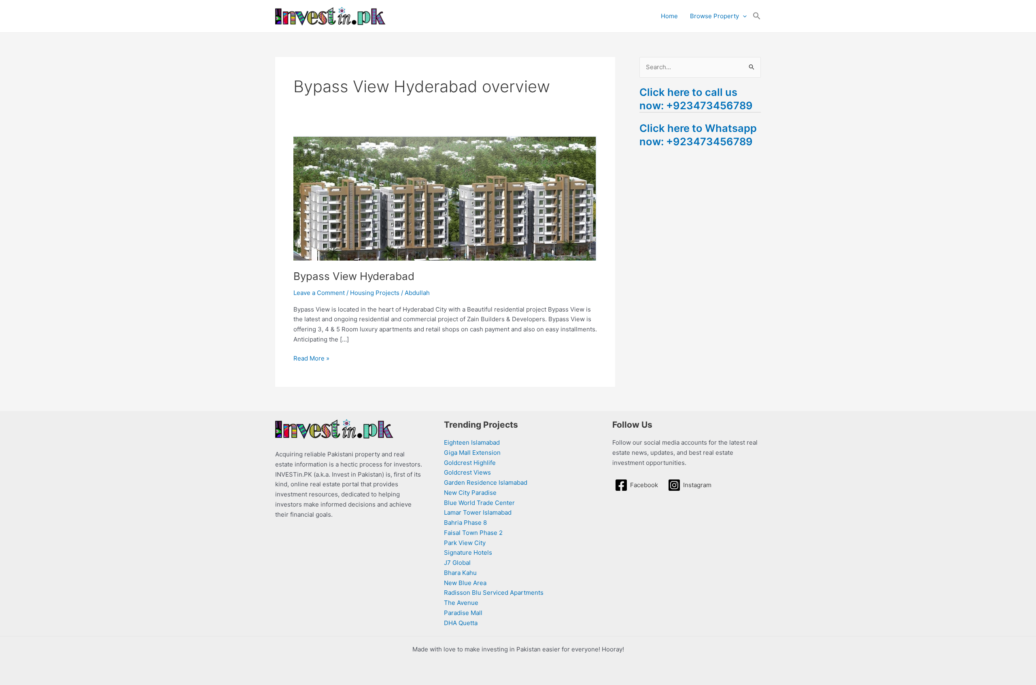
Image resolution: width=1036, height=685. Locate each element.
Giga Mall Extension (472, 452)
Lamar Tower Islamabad (478, 512)
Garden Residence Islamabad (485, 482)
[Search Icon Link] (757, 16)
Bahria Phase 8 (465, 522)
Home (669, 16)
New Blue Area (465, 583)
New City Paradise (470, 492)
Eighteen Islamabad (472, 442)
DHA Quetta (461, 623)
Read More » (311, 358)
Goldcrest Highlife (470, 463)
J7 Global (457, 562)
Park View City (465, 543)
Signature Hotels (468, 552)
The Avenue (461, 603)
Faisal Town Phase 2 (473, 533)
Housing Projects (374, 293)
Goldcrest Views (467, 472)
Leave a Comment (319, 293)
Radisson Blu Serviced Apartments (493, 592)
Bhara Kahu (460, 573)
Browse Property (714, 16)
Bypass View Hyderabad (353, 276)
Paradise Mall (463, 613)
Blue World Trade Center (479, 503)
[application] (743, 16)
